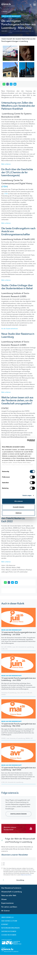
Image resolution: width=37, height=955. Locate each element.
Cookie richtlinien (8, 935)
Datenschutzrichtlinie (26, 875)
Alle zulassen (18, 501)
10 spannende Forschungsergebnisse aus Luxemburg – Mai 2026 (18, 725)
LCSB (29, 31)
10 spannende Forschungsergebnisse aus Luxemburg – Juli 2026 (18, 633)
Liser (32, 31)
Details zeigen (27, 495)
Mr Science (5, 911)
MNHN (28, 738)
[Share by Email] (14, 84)
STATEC (10, 32)
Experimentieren (7, 903)
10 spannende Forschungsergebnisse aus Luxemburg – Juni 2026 (18, 679)
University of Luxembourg (8, 693)
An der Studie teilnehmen (9, 329)
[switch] (32, 477)
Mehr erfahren (6, 164)
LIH (13, 31)
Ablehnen (19, 513)
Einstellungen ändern (18, 814)
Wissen (4, 899)
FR (30, 4)
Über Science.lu (7, 917)
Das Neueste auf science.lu (11, 888)
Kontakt (4, 924)
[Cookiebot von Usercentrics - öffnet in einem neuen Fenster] (27, 440)
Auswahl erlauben (18, 507)
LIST (5, 647)
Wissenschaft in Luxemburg (11, 892)
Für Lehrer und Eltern (9, 907)
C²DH (4, 186)
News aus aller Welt (8, 895)
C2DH (10, 31)
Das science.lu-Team (9, 921)
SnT (2, 647)
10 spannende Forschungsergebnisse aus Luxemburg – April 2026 (18, 769)
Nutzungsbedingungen (10, 928)
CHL (6, 649)
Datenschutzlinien (8, 931)
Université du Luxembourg (20, 31)
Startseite (5, 11)
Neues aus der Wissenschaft (11, 630)
